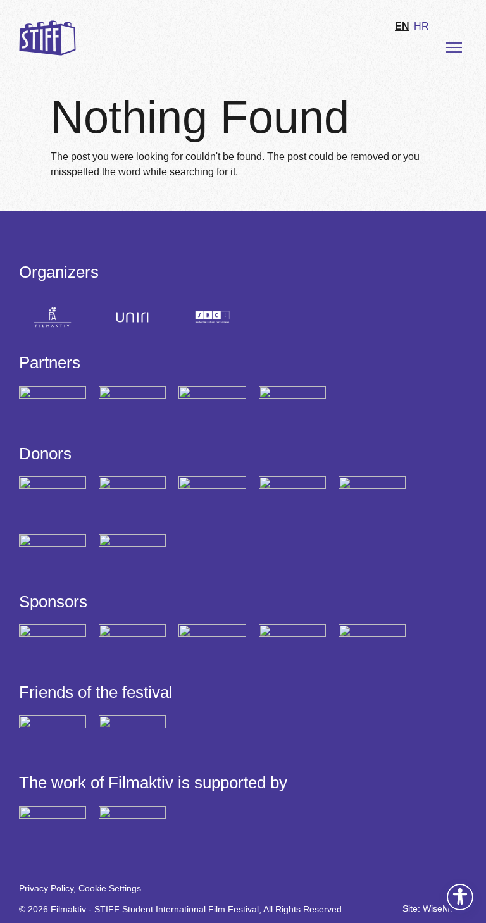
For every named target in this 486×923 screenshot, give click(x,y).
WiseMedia (445, 908)
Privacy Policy (46, 888)
